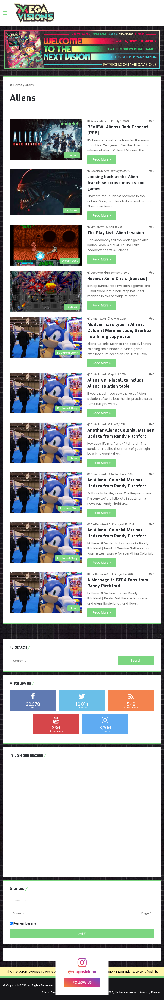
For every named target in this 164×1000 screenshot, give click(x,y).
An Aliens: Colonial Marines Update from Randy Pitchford (117, 483)
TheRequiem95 (100, 524)
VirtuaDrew (97, 227)
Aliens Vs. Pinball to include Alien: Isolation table (115, 383)
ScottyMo (97, 272)
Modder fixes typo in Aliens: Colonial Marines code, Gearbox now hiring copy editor (119, 330)
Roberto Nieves (100, 121)
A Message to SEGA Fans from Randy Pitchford (117, 583)
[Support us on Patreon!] (82, 49)
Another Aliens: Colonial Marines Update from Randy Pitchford (120, 433)
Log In (82, 933)
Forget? (146, 913)
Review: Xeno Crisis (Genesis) (117, 278)
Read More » (102, 159)
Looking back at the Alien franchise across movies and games (116, 183)
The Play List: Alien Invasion (115, 233)
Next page (143, 631)
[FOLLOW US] (82, 964)
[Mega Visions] (34, 13)
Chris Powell (98, 318)
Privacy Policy (150, 992)
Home (17, 85)
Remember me (24, 923)
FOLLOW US (82, 982)
